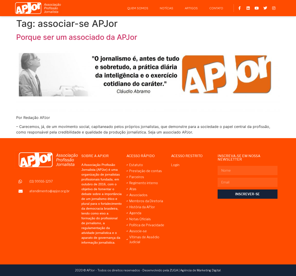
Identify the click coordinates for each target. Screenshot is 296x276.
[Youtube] (256, 8)
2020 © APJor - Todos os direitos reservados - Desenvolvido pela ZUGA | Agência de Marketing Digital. (148, 270)
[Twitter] (265, 8)
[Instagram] (274, 8)
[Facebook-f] (239, 8)
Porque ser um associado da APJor (76, 37)
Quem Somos (137, 8)
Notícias (166, 8)
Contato (216, 8)
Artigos (191, 8)
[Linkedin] (248, 8)
